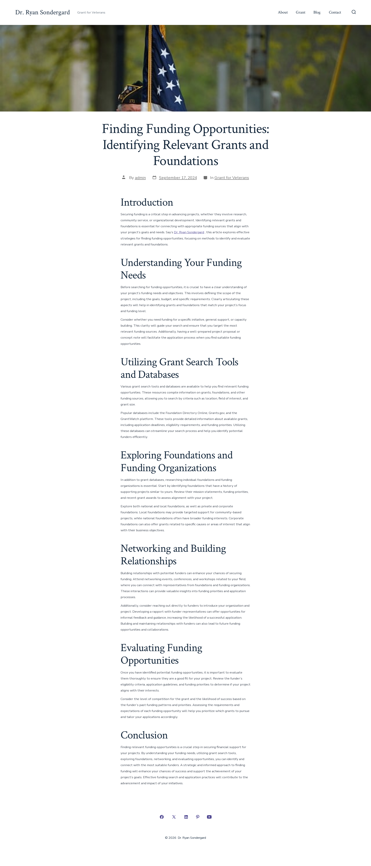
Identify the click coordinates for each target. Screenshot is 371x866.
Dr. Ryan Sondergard (189, 232)
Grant (300, 12)
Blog (317, 12)
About (283, 12)
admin (140, 177)
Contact (335, 12)
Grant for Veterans (231, 177)
